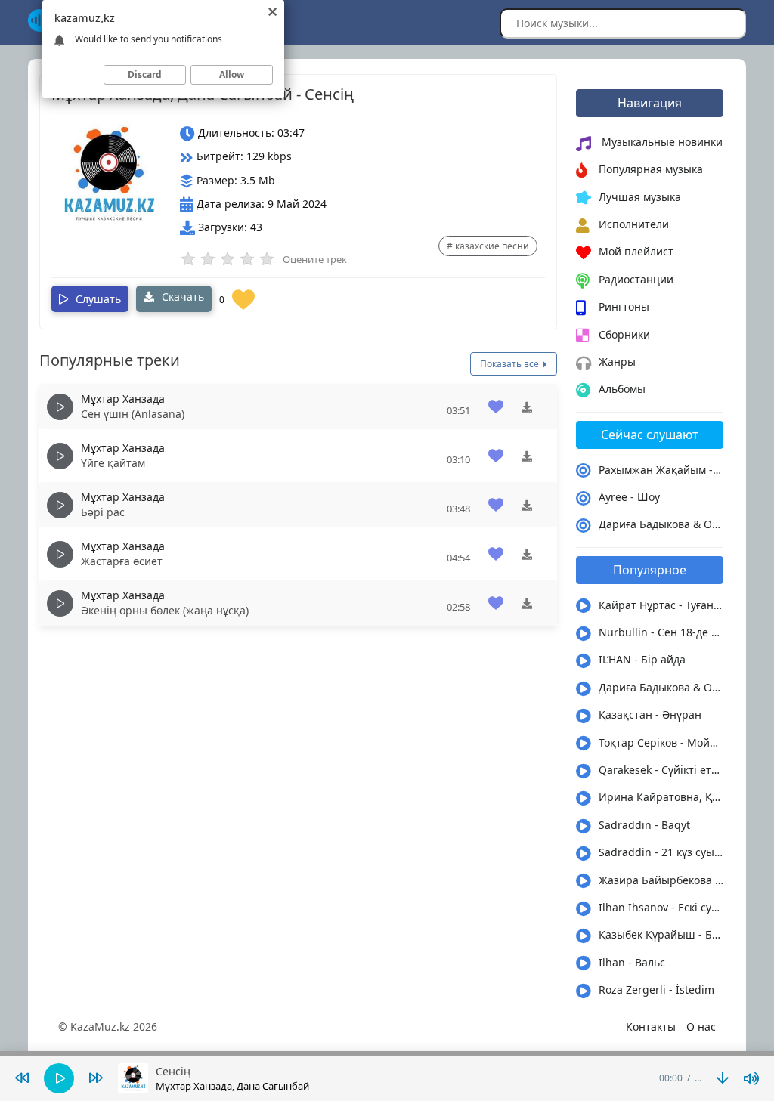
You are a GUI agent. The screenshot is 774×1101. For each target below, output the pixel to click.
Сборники (624, 334)
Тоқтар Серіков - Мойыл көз (661, 742)
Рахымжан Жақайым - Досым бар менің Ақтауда (661, 469)
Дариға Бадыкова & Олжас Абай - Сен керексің (661, 524)
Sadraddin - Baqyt (644, 825)
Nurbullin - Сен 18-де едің (661, 632)
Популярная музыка (651, 169)
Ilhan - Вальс (632, 962)
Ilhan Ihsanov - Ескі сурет (661, 907)
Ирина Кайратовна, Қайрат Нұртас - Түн (661, 797)
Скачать (181, 296)
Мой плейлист (636, 251)
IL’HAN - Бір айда (642, 659)
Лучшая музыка (640, 197)
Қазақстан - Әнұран (650, 714)
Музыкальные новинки (661, 142)
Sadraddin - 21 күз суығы (661, 852)
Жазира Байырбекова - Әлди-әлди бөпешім (661, 880)
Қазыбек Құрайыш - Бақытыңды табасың (661, 934)
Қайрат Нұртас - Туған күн (661, 605)
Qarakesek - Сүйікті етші (661, 769)
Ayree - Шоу (629, 497)
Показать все (510, 363)
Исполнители (634, 224)
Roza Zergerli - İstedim (656, 989)
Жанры (617, 361)
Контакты (651, 1026)
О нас (701, 1026)
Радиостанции (636, 279)
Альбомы (622, 389)
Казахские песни (492, 246)
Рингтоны (624, 306)
